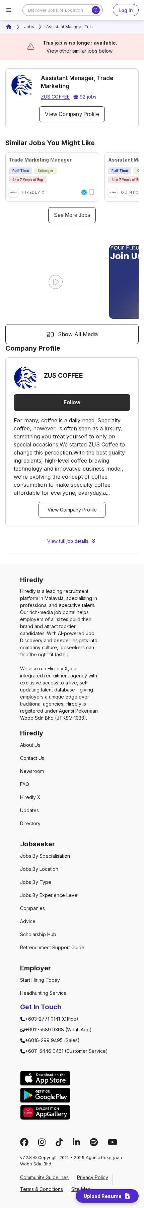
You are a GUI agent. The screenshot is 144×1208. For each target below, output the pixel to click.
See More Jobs (72, 215)
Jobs (29, 26)
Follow (72, 402)
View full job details (67, 541)
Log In (126, 10)
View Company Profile (72, 114)
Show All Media (78, 334)
